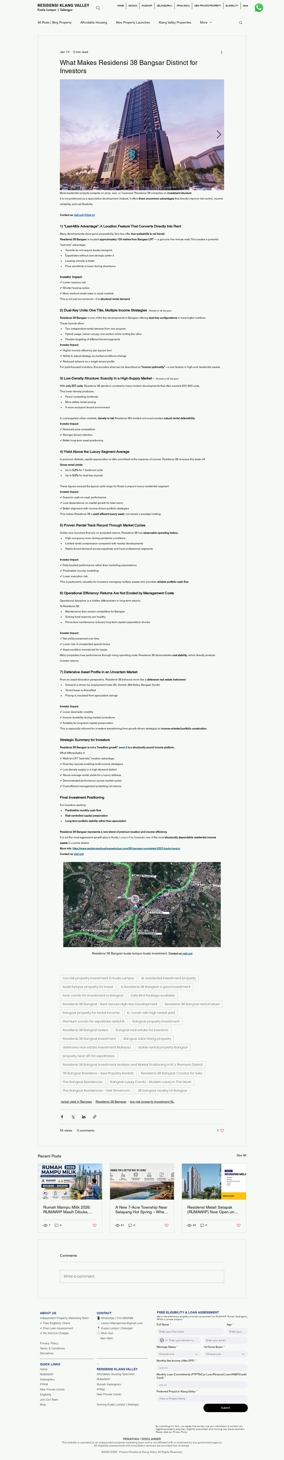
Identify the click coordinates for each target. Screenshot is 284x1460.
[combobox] (179, 1354)
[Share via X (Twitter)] (73, 1117)
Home (43, 1369)
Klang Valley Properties (175, 22)
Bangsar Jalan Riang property (147, 1038)
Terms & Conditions (52, 1348)
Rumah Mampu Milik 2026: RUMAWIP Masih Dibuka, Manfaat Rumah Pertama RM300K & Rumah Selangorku (67, 1209)
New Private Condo (52, 1389)
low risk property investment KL (152, 1101)
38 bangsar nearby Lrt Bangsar (162, 1090)
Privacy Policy (49, 1343)
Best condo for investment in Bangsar (93, 995)
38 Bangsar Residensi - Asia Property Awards (98, 1073)
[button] (241, 22)
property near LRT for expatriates (89, 1056)
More (203, 22)
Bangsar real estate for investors (142, 1030)
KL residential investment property (169, 978)
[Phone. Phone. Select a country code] (163, 1340)
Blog (43, 1404)
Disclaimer (46, 1353)
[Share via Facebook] (62, 1117)
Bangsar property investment (155, 1021)
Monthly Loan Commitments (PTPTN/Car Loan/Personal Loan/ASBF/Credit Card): (201, 1376)
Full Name (164, 1324)
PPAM (44, 1384)
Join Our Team (49, 1399)
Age (230, 1324)
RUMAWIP (46, 1374)
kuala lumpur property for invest (88, 987)
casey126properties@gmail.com (122, 1323)
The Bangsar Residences (83, 1082)
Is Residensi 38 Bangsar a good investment (155, 987)
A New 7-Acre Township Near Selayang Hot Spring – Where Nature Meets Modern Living (141, 1209)
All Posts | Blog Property (54, 22)
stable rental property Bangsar (163, 1047)
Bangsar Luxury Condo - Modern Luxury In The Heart (150, 1082)
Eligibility (45, 1394)
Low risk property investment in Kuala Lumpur (98, 978)
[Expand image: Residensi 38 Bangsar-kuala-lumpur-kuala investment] (142, 134)
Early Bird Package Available (153, 995)
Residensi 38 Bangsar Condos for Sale (171, 1073)
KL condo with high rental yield (151, 1012)
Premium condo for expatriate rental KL (94, 1021)
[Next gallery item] (218, 135)
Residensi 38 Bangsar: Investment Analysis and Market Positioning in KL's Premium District (133, 1064)
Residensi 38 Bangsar (111, 1101)
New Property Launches (133, 22)
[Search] (98, 8)
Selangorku (47, 1379)
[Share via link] (95, 1117)
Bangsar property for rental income (91, 1012)
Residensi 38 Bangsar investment (89, 1038)
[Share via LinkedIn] (84, 1117)
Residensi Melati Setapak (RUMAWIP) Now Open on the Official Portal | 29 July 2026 (210, 1209)
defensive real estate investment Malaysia (97, 1047)
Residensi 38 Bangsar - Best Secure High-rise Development (110, 1004)
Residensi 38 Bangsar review (85, 1030)
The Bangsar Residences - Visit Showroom (96, 1090)
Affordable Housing (93, 22)
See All (241, 1155)
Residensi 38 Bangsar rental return (192, 1004)
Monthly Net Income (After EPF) (176, 1360)
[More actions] (221, 52)
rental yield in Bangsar (76, 1101)
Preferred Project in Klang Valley (177, 1391)
